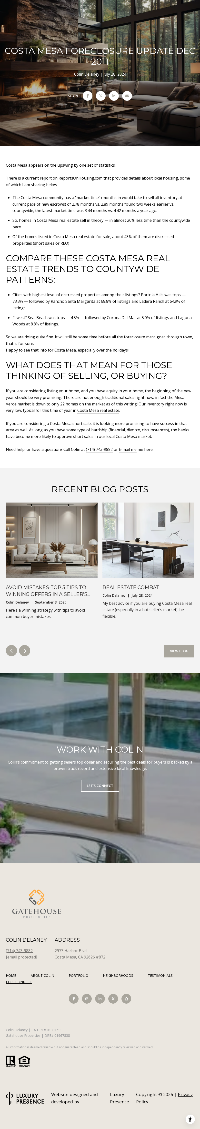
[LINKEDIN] (100, 999)
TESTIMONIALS (160, 975)
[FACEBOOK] (74, 999)
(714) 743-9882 (99, 449)
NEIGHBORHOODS (118, 975)
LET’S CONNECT (19, 982)
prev (11, 650)
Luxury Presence (119, 1098)
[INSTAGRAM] (87, 999)
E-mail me (128, 449)
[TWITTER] (113, 999)
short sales (44, 243)
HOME (11, 975)
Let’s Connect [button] (100, 785)
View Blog (179, 651)
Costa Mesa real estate (98, 410)
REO (64, 243)
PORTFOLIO (78, 975)
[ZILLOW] (126, 999)
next (24, 650)
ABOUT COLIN (42, 975)
